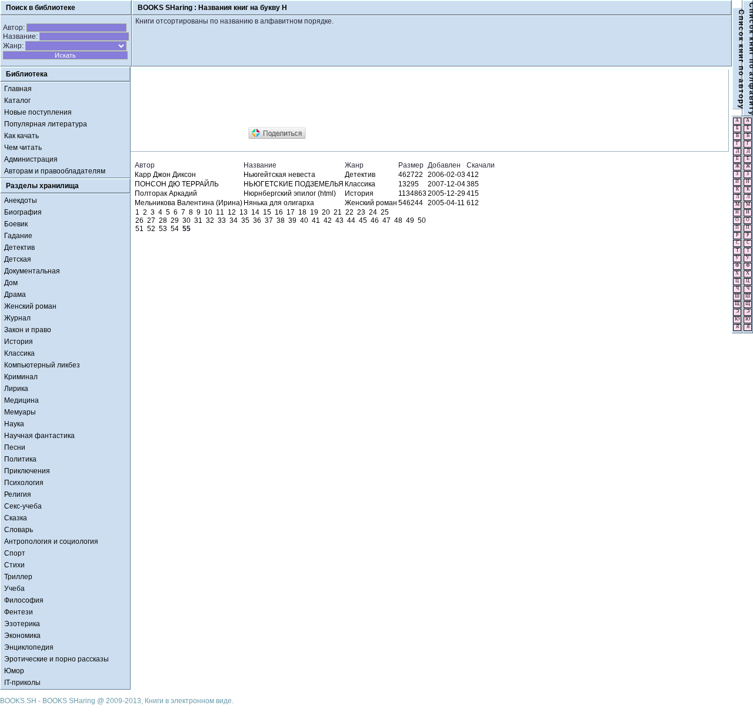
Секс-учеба (23, 506)
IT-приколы (22, 682)
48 (398, 220)
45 (363, 220)
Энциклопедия (29, 647)
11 (220, 212)
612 (473, 203)
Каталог (17, 100)
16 (279, 212)
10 (208, 212)
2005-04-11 (446, 203)
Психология (24, 483)
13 (243, 212)
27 (151, 220)
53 (163, 229)
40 (304, 220)
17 (290, 212)
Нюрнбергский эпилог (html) (290, 193)
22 (349, 212)
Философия (24, 600)
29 (175, 220)
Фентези (18, 612)
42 (328, 220)
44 (351, 220)
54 (175, 229)
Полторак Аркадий (166, 193)
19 (314, 212)
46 (375, 220)
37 (269, 220)
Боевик (16, 224)
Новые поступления (38, 112)
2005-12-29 (446, 193)
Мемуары (20, 412)
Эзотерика (22, 624)
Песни (14, 447)
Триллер (18, 577)
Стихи (14, 565)
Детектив (19, 247)
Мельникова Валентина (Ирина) (188, 203)
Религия (17, 494)
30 (186, 220)
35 (245, 220)
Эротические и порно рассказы (56, 659)
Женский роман (30, 306)
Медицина (21, 400)
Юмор (14, 671)
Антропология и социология (51, 541)
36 (257, 220)
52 (151, 229)
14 (255, 212)
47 (386, 220)
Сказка (15, 518)
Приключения (27, 471)
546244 (410, 203)
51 (139, 229)
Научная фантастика (39, 436)
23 (361, 212)
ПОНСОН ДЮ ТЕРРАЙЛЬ (177, 184)
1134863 (412, 193)
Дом (11, 283)
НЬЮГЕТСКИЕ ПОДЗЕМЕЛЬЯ (294, 184)
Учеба (14, 588)
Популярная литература (45, 124)
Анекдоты (20, 200)
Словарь (18, 530)
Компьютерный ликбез (42, 365)
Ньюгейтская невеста (279, 175)
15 (267, 212)
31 (198, 220)
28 (163, 220)
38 (280, 220)
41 (316, 220)
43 (339, 220)
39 (292, 220)
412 (473, 175)
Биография (23, 212)
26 (139, 220)
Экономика (22, 635)
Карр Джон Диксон (165, 175)
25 (385, 212)
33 (222, 220)
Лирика (16, 389)
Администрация (31, 159)
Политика (20, 459)
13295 (408, 184)
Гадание (18, 236)
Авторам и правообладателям (54, 171)
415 (473, 193)
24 (373, 212)
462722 (410, 175)
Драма (15, 294)
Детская (17, 259)
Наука (14, 424)
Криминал (21, 377)
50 (422, 220)
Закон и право (27, 330)
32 (210, 220)
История (18, 341)
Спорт (14, 553)
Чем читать (23, 147)
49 (410, 220)
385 (473, 184)
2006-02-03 (446, 175)
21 (338, 212)
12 (232, 212)
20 (326, 212)
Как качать (21, 136)
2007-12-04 (446, 184)
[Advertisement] (348, 98)
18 (302, 212)
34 (233, 220)
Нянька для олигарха (279, 203)
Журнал (17, 318)
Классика (19, 353)
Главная (18, 89)
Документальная (32, 271)
